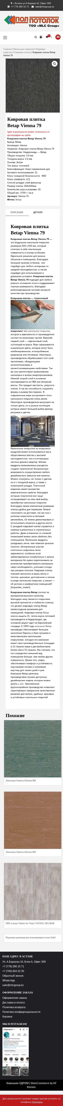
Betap (18, 199)
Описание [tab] (16, 212)
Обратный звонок (12, 975)
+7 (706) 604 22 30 (13, 971)
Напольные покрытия (23, 49)
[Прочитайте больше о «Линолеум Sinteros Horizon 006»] (32, 775)
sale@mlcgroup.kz (44, 6)
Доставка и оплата (13, 1002)
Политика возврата (14, 1007)
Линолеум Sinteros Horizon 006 (21, 780)
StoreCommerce (40, 1083)
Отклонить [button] (37, 1102)
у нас (20, 683)
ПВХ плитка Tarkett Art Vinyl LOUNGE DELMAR (30, 923)
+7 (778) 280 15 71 (13, 966)
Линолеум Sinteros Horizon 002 (21, 852)
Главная (7, 49)
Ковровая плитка (22, 52)
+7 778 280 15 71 (20, 6)
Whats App (8, 980)
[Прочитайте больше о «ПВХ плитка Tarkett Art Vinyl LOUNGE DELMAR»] (32, 917)
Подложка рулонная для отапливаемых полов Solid (30, 937)
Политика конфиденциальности (21, 1012)
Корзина (7, 1016)
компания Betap (43, 626)
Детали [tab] (37, 212)
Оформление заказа (14, 997)
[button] (55, 64)
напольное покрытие (39, 331)
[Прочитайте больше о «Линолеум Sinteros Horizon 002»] (32, 846)
